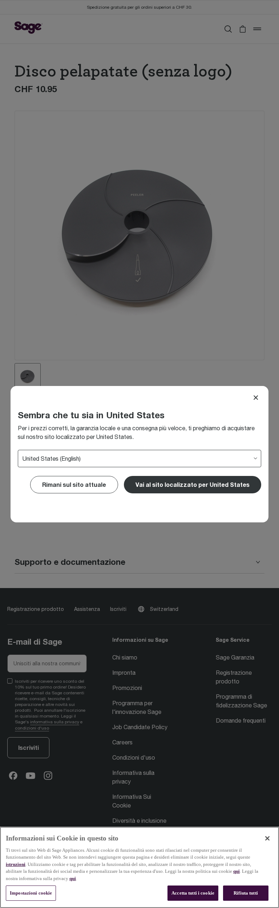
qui (236, 871)
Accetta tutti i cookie (192, 893)
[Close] (255, 397)
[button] (192, 484)
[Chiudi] (267, 838)
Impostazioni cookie (31, 893)
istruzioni (15, 864)
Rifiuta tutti (246, 893)
